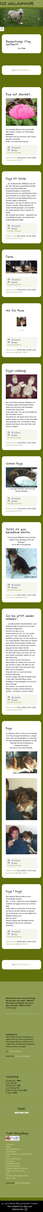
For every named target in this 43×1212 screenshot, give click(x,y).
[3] (18, 70)
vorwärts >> (26, 70)
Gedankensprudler (13, 1164)
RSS (18, 352)
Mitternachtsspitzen (13, 1149)
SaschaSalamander (13, 1166)
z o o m (21, 330)
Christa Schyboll (15, 1051)
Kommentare (11, 160)
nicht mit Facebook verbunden (8, 147)
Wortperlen (10, 1144)
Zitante (8, 1147)
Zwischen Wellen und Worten (17, 1168)
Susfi (8, 1156)
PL (22, 160)
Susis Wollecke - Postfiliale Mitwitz (19, 1154)
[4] (20, 70)
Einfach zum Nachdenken (15, 1171)
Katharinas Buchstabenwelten (17, 1176)
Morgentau (10, 1161)
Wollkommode (11, 158)
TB (18, 160)
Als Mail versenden (14, 153)
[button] (3, 17)
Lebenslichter (11, 1152)
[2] (15, 70)
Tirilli (7, 1173)
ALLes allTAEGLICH (13, 1159)
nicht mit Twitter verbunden (8, 150)
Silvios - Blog (11, 1178)
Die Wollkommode (17, 3)
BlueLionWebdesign (22, 1056)
